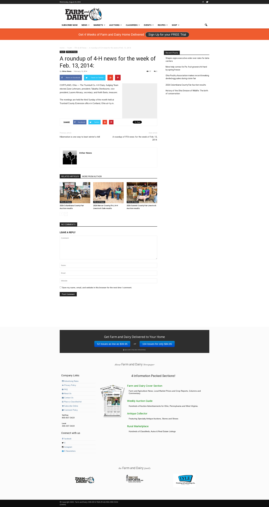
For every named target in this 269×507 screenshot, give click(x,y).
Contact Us (68, 398)
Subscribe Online (71, 406)
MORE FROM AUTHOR (92, 176)
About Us (67, 394)
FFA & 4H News (72, 52)
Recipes (161, 25)
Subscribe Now (70, 25)
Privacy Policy (70, 385)
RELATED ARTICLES (70, 176)
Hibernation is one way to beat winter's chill (80, 137)
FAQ (65, 389)
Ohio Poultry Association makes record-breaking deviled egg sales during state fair (187, 77)
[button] (206, 25)
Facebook (67, 439)
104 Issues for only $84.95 (157, 344)
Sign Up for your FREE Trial (167, 34)
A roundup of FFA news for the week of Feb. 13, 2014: (135, 138)
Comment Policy (71, 410)
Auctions (114, 25)
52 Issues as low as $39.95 (112, 344)
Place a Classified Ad (72, 402)
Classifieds (132, 25)
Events (147, 25)
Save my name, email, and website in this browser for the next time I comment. (97, 287)
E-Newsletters (70, 451)
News (84, 25)
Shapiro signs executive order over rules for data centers (187, 59)
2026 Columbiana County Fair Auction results (186, 85)
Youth (62, 52)
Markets (98, 25)
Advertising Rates (71, 381)
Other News (66, 71)
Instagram (67, 447)
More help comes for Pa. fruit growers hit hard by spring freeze (186, 68)
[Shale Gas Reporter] (134, 482)
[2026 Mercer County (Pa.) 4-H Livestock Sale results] (108, 192)
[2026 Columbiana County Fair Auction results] (75, 192)
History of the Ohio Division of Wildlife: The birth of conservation (187, 92)
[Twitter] (207, 2)
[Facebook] (203, 2)
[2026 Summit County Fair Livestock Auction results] (142, 192)
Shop (174, 25)
